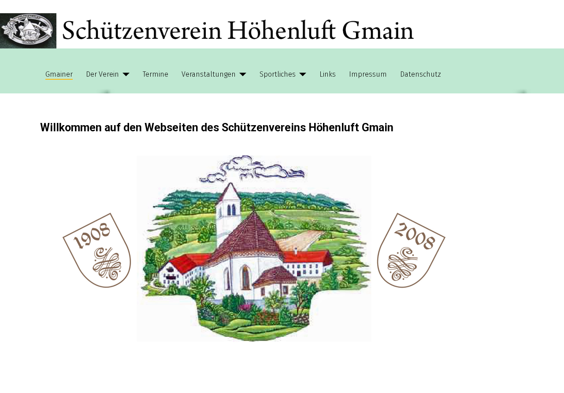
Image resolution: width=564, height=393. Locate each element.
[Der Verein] (124, 74)
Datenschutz (420, 74)
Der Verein (102, 74)
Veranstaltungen (209, 74)
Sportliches (278, 74)
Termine (155, 74)
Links (327, 74)
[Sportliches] (301, 74)
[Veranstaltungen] (241, 74)
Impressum (368, 74)
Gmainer (59, 74)
